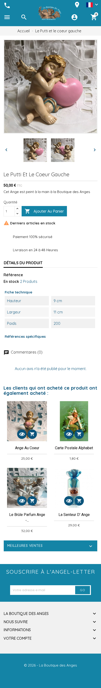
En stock (11, 281)
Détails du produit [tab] (23, 262)
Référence (13, 274)
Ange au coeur (27, 448)
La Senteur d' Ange (74, 514)
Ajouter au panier (44, 211)
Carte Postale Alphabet (74, 448)
